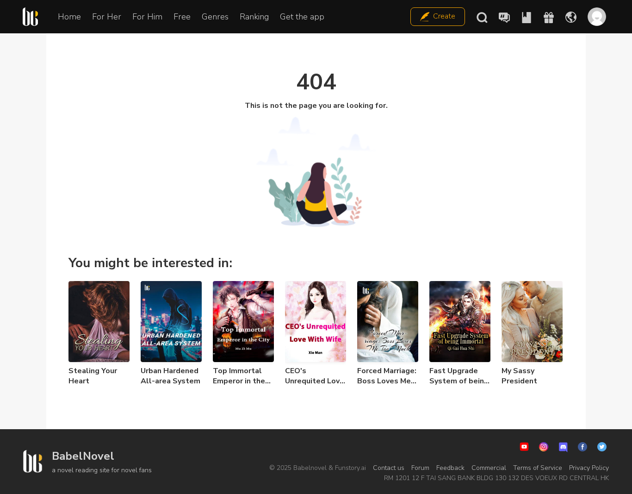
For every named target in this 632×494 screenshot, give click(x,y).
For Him (147, 16)
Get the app (302, 16)
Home (69, 16)
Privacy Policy (589, 467)
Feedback (450, 467)
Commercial (488, 467)
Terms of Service (537, 467)
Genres (215, 16)
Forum (420, 467)
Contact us (388, 467)
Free (182, 16)
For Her (106, 16)
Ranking (254, 16)
